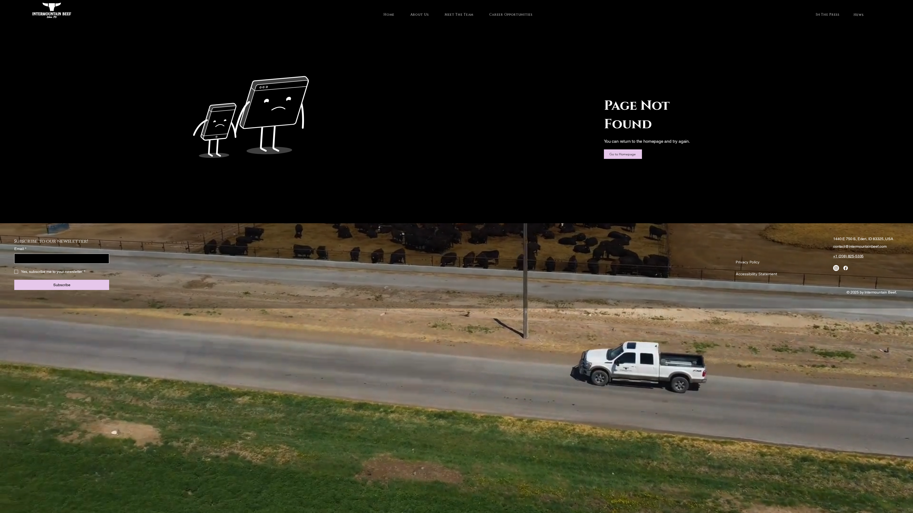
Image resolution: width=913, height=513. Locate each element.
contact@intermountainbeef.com (859, 246)
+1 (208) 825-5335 (848, 256)
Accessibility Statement (756, 273)
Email (20, 249)
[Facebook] (846, 268)
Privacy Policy (748, 262)
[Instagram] (836, 268)
